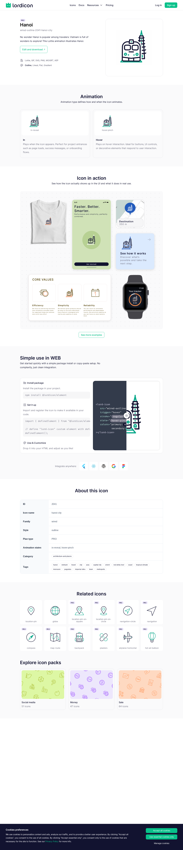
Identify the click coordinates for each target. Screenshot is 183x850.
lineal (35, 65)
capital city (97, 565)
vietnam (64, 565)
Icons (73, 5)
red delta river (119, 565)
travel (73, 565)
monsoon (56, 569)
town (91, 569)
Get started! (91, 264)
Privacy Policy (51, 841)
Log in (158, 5)
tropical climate (142, 565)
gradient (48, 65)
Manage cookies (161, 843)
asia (87, 565)
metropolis (101, 569)
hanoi (55, 565)
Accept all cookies (161, 830)
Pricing (109, 5)
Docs (81, 5)
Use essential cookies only (161, 837)
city (81, 565)
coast (130, 565)
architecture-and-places (62, 556)
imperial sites (80, 569)
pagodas (67, 569)
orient (107, 565)
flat (41, 65)
